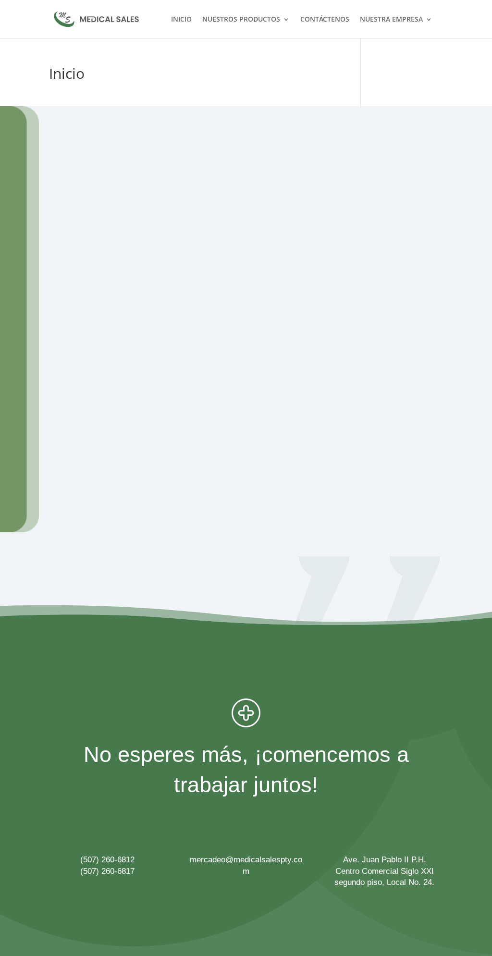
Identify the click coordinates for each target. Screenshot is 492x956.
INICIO (181, 20)
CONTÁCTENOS (324, 20)
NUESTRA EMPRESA (391, 20)
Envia (430, 467)
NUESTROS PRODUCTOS (241, 20)
